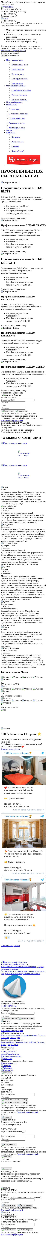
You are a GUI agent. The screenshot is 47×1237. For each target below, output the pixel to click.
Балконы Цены (7, 1042)
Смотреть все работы (10, 749)
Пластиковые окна (14, 60)
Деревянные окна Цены (25, 1042)
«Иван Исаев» (27, 1061)
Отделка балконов (14, 102)
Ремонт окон (17, 83)
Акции (9, 130)
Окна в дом (11, 104)
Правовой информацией (12, 420)
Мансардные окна (19, 79)
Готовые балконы (19, 95)
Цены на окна (17, 74)
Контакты (10, 132)
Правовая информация (11, 1056)
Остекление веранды (18, 114)
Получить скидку (9, 1063)
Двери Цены (12, 1044)
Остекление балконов (16, 86)
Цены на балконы (19, 100)
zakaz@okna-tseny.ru (10, 1054)
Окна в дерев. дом (17, 118)
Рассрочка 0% (17, 142)
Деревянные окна (17, 123)
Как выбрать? (17, 151)
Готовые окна (17, 69)
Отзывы (15, 146)
